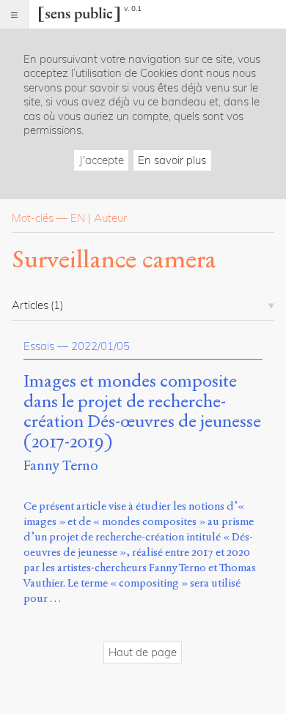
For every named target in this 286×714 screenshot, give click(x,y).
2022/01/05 (100, 346)
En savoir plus (172, 160)
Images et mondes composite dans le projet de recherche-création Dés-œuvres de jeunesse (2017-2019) (142, 412)
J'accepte (101, 160)
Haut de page (143, 652)
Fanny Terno (60, 465)
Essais (38, 346)
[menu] (14, 14)
